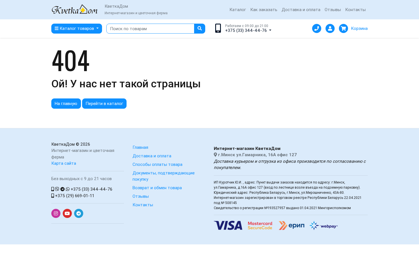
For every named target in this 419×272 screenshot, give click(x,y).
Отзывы (333, 9)
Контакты (355, 9)
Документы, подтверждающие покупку (164, 176)
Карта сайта (63, 163)
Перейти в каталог (104, 103)
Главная (140, 147)
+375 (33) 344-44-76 (91, 189)
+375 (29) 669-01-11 (74, 195)
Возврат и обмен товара (157, 187)
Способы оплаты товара (157, 164)
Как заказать (263, 9)
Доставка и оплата (301, 9)
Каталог (237, 9)
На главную (66, 103)
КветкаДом (63, 144)
